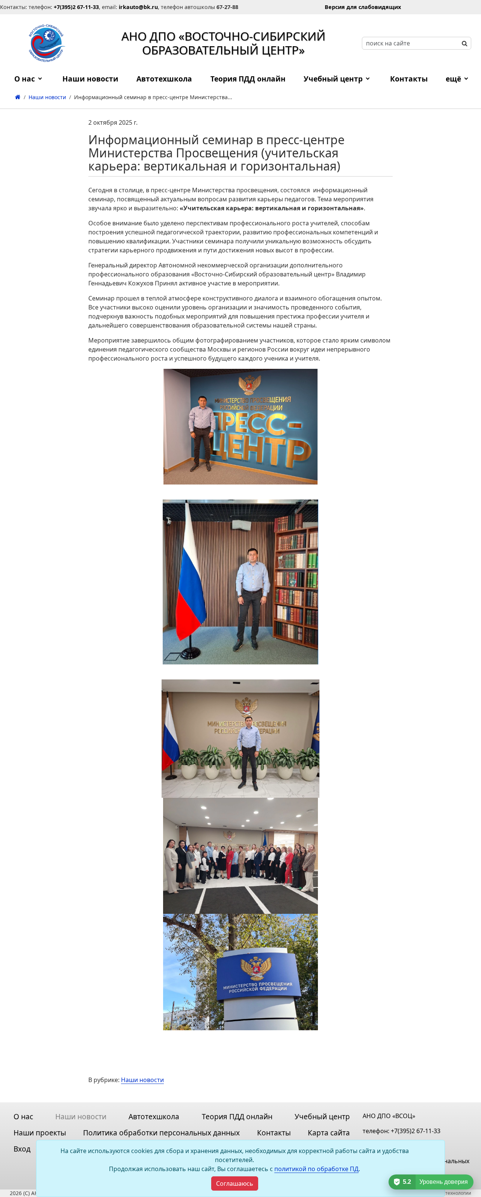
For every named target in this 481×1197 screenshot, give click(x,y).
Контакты (409, 79)
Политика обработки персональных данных (161, 1133)
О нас (24, 79)
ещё (453, 79)
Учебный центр (333, 79)
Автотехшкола (164, 79)
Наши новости (142, 1080)
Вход (22, 1149)
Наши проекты (40, 1133)
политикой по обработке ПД (316, 1169)
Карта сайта (329, 1133)
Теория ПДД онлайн (248, 79)
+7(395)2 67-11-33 (415, 1131)
